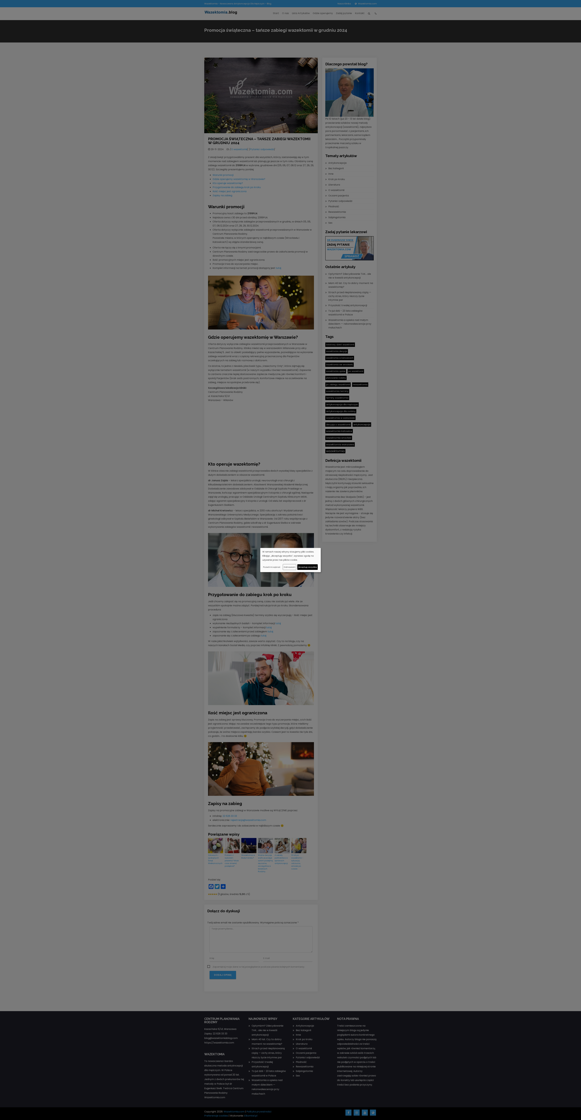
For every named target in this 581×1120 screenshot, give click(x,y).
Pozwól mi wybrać (271, 567)
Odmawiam (289, 567)
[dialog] (290, 560)
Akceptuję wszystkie (307, 567)
